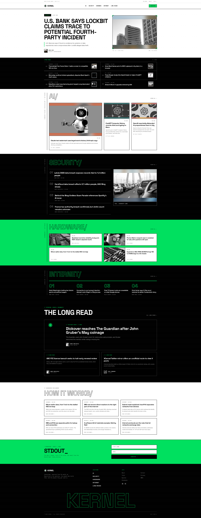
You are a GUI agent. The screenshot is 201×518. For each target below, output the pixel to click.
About (150, 1)
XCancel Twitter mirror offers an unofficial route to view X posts (128, 359)
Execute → (134, 457)
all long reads (152, 315)
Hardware (98, 6)
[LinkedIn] (122, 484)
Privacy (143, 475)
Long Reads (114, 6)
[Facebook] (125, 484)
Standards (124, 480)
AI (86, 6)
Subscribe (152, 6)
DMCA (142, 478)
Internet (106, 6)
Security (91, 6)
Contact (143, 473)
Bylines (145, 1)
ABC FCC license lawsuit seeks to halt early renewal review (71, 358)
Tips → (155, 1)
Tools (123, 475)
